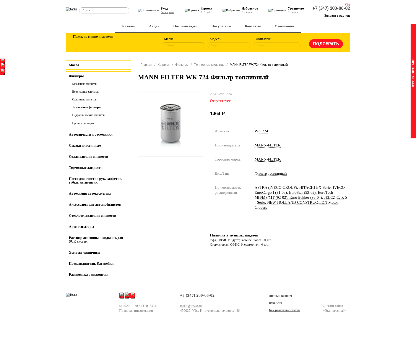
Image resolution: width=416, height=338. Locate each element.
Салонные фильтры (84, 99)
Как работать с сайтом (284, 310)
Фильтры (181, 64)
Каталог (128, 26)
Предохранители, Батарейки (91, 263)
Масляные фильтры (84, 83)
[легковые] (78, 43)
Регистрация (167, 12)
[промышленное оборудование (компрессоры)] (148, 43)
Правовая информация (136, 310)
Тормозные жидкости (85, 167)
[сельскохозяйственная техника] (120, 43)
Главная (146, 64)
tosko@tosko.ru (191, 306)
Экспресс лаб (334, 310)
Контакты (253, 26)
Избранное (250, 8)
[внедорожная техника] (134, 43)
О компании (284, 26)
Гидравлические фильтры (88, 115)
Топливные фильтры (86, 107)
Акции (154, 26)
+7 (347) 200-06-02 (331, 8)
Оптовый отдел (185, 26)
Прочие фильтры (83, 123)
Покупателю (221, 26)
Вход (164, 8)
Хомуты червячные (84, 252)
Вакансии (275, 303)
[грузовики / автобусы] (106, 43)
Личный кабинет (280, 295)
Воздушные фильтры (85, 91)
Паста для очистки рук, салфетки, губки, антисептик (95, 180)
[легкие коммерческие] (92, 43)
